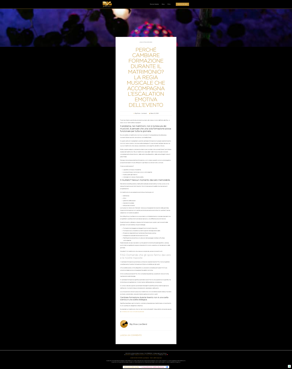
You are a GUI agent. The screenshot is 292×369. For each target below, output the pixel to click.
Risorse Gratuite (154, 4)
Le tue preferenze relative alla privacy (152, 367)
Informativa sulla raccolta (131, 367)
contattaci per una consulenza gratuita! (132, 311)
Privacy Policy (149, 354)
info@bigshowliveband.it (139, 354)
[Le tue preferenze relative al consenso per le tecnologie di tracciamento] (289, 366)
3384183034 (128, 354)
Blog (163, 4)
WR (164, 354)
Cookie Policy (155, 354)
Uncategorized (146, 42)
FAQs (168, 4)
